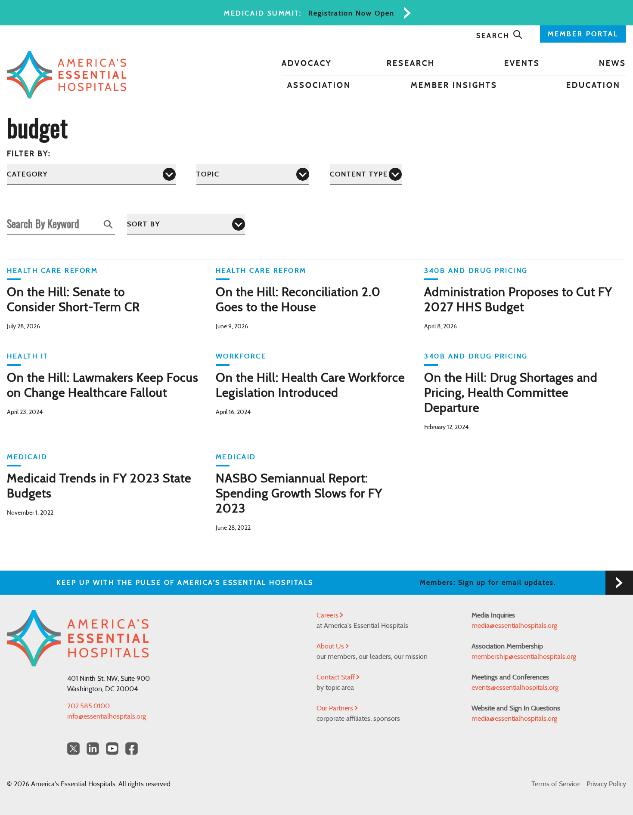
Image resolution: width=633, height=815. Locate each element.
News (612, 64)
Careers (328, 615)
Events (522, 64)
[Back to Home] (67, 75)
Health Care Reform (52, 270)
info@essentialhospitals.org (106, 716)
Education (593, 86)
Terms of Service (555, 784)
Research (411, 64)
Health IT (28, 356)
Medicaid (27, 457)
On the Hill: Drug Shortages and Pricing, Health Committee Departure (511, 393)
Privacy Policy (606, 784)
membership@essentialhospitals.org (524, 656)
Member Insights (454, 86)
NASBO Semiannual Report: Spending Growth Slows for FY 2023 (299, 494)
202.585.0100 (88, 706)
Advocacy (307, 64)
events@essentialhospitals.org (515, 687)
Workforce (241, 356)
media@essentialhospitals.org (514, 625)
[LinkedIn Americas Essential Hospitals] (93, 748)
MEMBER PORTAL (583, 34)
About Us (331, 646)
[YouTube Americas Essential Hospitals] (112, 748)
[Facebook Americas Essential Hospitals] (131, 748)
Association (319, 86)
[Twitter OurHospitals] (73, 748)
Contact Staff (336, 677)
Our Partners (335, 708)
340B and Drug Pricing (476, 270)
